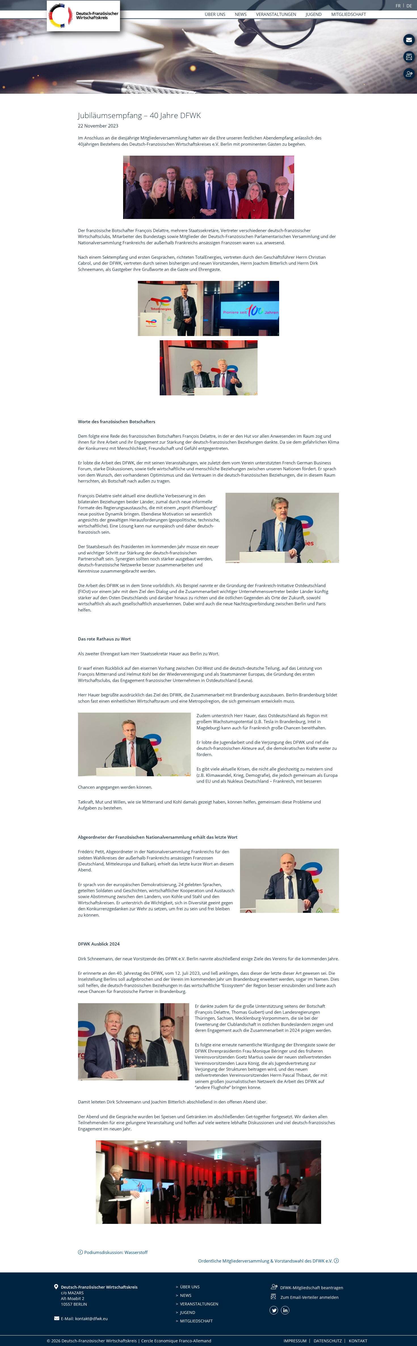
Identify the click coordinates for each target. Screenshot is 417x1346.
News (185, 1295)
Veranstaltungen (199, 1304)
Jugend (187, 1312)
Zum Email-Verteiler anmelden (310, 1297)
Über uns (190, 1286)
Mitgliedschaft (196, 1321)
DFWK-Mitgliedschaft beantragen (311, 1287)
